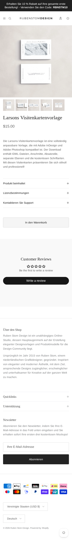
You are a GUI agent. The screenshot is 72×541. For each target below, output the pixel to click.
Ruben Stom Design (19, 528)
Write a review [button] (36, 280)
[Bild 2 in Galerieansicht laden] (36, 61)
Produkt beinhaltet (14, 183)
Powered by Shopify (39, 528)
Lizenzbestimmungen (16, 192)
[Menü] (4, 18)
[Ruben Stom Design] (36, 18)
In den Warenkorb (36, 222)
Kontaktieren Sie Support (18, 202)
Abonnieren (36, 459)
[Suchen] (12, 18)
